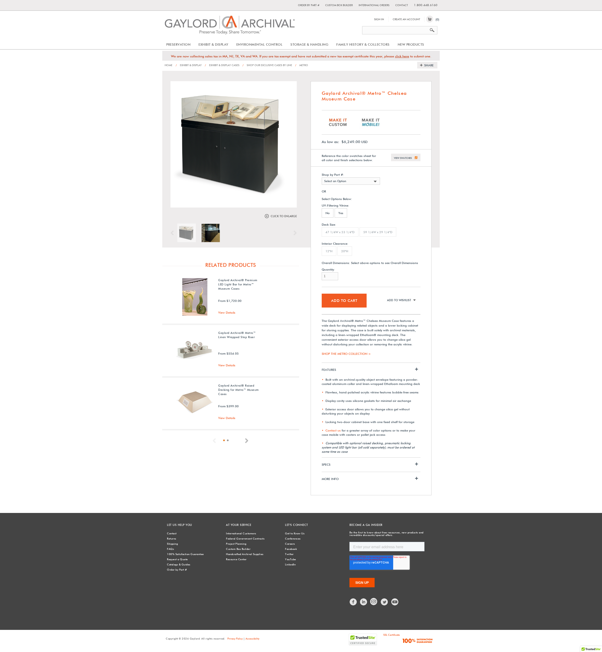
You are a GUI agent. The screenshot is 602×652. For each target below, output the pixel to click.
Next (294, 233)
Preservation (178, 44)
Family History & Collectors (363, 44)
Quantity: (328, 269)
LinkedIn (290, 564)
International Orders (374, 5)
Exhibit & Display (213, 44)
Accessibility (252, 638)
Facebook (291, 549)
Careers (290, 543)
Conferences (293, 538)
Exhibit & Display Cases (222, 65)
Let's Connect (296, 525)
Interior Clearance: (335, 243)
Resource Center (236, 559)
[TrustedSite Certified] (363, 639)
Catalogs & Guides (178, 564)
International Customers (241, 533)
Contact (401, 5)
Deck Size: (329, 224)
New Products (411, 44)
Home (168, 65)
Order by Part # (308, 5)
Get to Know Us (295, 533)
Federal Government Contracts (245, 538)
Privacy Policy (235, 638)
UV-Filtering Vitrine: (335, 205)
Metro (301, 65)
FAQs (170, 549)
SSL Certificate (391, 634)
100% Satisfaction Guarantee (185, 554)
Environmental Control (259, 44)
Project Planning (236, 543)
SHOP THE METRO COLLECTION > (346, 354)
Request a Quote (177, 559)
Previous (173, 233)
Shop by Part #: (333, 174)
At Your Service (238, 525)
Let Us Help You (179, 525)
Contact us (333, 430)
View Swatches (403, 157)
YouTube (290, 559)
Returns (171, 538)
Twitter (289, 554)
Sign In (379, 19)
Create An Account (406, 19)
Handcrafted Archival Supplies (245, 554)
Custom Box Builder (339, 5)
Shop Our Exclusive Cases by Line (267, 65)
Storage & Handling (309, 44)
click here (402, 56)
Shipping (172, 543)
